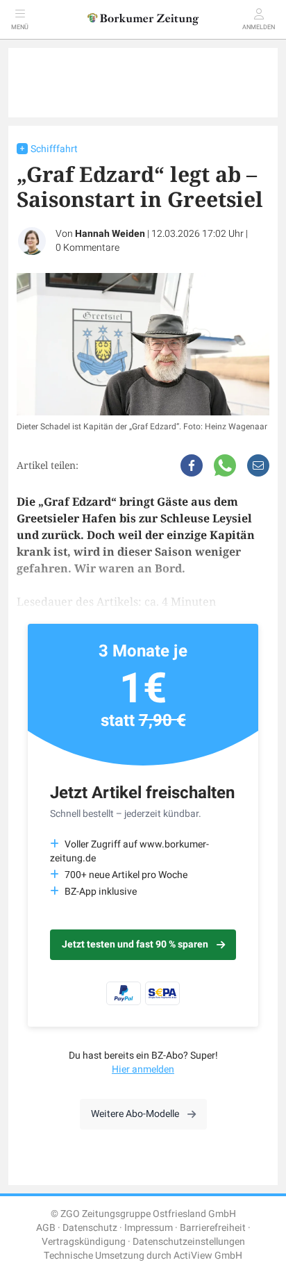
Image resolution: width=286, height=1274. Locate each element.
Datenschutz (89, 1228)
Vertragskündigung (84, 1241)
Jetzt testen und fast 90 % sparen (135, 944)
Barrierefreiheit (213, 1228)
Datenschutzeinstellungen (189, 1241)
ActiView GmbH (208, 1255)
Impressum (148, 1228)
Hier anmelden (143, 1069)
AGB (46, 1228)
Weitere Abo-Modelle (135, 1114)
